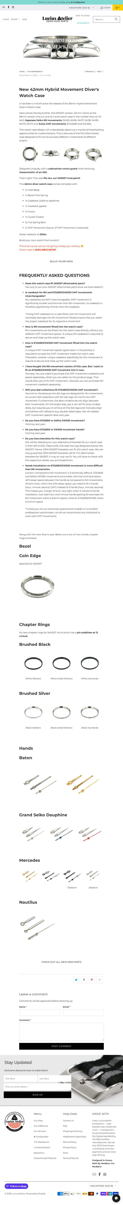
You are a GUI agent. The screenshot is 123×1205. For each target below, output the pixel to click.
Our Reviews (40, 1131)
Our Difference (41, 1126)
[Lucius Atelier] (57, 19)
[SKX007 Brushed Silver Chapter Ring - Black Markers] (33, 724)
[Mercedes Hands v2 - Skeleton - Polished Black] (72, 883)
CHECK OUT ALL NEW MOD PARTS (61, 962)
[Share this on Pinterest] (92, 980)
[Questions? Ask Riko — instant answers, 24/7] (116, 1198)
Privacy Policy (69, 1147)
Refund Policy (69, 1142)
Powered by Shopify (35, 1193)
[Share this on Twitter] (76, 980)
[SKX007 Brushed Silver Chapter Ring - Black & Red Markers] (61, 724)
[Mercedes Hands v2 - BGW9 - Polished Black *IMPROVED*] (51, 883)
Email (66, 1007)
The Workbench (41, 1142)
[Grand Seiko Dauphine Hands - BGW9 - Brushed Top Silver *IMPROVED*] (33, 845)
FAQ (65, 1126)
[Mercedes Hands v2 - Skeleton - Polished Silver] (93, 883)
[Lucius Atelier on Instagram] (13, 7)
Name (23, 1007)
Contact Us (68, 1120)
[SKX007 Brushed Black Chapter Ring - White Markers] (33, 674)
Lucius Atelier (18, 1193)
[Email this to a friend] (99, 980)
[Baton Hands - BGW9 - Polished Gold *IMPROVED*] (82, 800)
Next (99, 72)
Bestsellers (39, 1153)
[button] (15, 19)
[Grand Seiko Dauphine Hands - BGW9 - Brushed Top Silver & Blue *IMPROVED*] (61, 845)
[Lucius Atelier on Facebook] (8, 7)
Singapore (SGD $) (79, 8)
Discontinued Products (45, 1158)
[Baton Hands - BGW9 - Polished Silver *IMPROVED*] (40, 800)
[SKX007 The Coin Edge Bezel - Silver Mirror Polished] (37, 587)
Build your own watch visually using (61, 2)
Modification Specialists (74, 1136)
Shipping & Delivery (72, 1131)
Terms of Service (71, 1158)
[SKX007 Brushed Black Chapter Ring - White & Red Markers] (61, 674)
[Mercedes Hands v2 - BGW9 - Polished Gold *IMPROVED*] (30, 883)
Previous (89, 72)
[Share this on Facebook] (84, 980)
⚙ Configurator (41, 1136)
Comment (25, 1020)
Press (65, 1153)
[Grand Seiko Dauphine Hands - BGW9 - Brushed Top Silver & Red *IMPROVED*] (89, 845)
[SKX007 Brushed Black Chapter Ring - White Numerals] (89, 674)
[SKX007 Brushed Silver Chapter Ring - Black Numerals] (89, 724)
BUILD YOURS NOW (61, 261)
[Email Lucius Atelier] (3, 7)
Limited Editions (42, 1147)
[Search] (116, 19)
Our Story (38, 1120)
